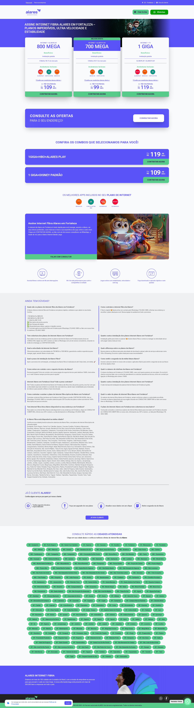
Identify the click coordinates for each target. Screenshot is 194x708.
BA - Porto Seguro (50, 545)
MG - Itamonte (97, 559)
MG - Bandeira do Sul (84, 549)
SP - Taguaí (87, 652)
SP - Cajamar (88, 601)
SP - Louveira (145, 624)
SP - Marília (47, 628)
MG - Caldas (156, 549)
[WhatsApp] (161, 698)
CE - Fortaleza (129, 545)
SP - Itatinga (149, 619)
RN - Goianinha (91, 587)
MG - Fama (143, 554)
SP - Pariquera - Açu (80, 633)
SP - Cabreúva (59, 601)
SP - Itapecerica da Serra (51, 619)
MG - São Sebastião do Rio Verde (94, 573)
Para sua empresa (40, 2)
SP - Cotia (112, 605)
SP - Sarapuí (145, 647)
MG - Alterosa (52, 549)
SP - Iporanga (157, 614)
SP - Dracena (143, 605)
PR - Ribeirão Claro (73, 582)
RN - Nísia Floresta (138, 587)
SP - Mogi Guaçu (127, 628)
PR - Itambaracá (39, 582)
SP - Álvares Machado (51, 596)
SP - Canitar (37, 605)
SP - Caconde (74, 601)
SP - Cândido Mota (157, 601)
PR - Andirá (87, 577)
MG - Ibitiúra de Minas (52, 559)
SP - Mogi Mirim (144, 628)
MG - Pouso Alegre (154, 563)
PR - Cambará (118, 577)
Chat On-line (142, 12)
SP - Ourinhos (35, 633)
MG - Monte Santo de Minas (42, 563)
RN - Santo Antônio (57, 591)
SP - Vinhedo (107, 656)
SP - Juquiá (103, 624)
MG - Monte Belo (158, 559)
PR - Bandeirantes (103, 577)
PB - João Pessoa (72, 577)
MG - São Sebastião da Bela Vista (66, 573)
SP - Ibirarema (37, 614)
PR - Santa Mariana (109, 582)
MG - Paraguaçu (98, 563)
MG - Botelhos (124, 549)
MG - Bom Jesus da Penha (105, 549)
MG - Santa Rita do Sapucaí (84, 568)
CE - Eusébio (115, 545)
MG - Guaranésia (157, 554)
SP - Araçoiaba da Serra (72, 596)
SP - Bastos (160, 596)
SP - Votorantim (122, 656)
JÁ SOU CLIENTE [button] (97, 517)
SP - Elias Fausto (53, 610)
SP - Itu (33, 624)
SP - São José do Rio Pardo (40, 647)
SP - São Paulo (84, 647)
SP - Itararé (111, 619)
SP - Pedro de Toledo (99, 633)
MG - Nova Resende (81, 563)
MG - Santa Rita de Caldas (61, 568)
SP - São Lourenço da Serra (64, 647)
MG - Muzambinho (63, 563)
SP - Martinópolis (62, 628)
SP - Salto (157, 638)
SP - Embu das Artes (71, 610)
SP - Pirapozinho (144, 633)
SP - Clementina (98, 605)
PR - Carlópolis (134, 577)
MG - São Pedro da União (41, 573)
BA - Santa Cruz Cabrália (69, 545)
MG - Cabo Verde (140, 549)
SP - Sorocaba (52, 652)
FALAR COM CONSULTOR (61, 257)
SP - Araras (89, 596)
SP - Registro (77, 638)
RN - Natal (123, 587)
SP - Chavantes (82, 605)
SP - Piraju (130, 633)
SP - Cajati (102, 601)
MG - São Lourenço (151, 568)
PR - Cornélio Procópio (152, 577)
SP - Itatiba (136, 619)
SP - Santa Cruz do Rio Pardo (99, 642)
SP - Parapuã (63, 633)
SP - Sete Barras (37, 652)
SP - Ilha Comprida (79, 614)
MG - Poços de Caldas (135, 563)
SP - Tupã (70, 656)
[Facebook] (166, 698)
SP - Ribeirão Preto (112, 638)
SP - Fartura (146, 610)
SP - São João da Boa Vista (149, 642)
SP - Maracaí (33, 628)
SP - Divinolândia (127, 605)
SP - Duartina (157, 605)
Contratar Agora (48, 94)
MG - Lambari (127, 559)
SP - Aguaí (137, 591)
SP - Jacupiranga (60, 624)
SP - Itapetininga (69, 619)
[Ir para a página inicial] (33, 12)
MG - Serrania (137, 573)
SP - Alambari (34, 596)
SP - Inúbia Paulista (126, 614)
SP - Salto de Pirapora (43, 642)
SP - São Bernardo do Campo (124, 642)
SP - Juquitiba (117, 624)
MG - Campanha (53, 554)
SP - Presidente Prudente (41, 638)
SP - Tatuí (159, 652)
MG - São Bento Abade (106, 568)
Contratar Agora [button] (156, 162)
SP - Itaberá (33, 619)
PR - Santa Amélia (91, 582)
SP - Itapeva (85, 619)
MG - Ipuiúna (69, 559)
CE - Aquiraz (87, 545)
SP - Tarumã (146, 652)
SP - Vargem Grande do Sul (88, 656)
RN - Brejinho (58, 587)
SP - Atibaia (115, 596)
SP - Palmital (49, 633)
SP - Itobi (162, 619)
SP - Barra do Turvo (131, 596)
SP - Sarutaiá (159, 647)
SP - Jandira (76, 624)
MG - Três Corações (154, 573)
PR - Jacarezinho (56, 582)
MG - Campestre (69, 554)
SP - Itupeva (45, 624)
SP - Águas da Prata (153, 591)
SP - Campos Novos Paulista (135, 601)
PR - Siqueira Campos (153, 582)
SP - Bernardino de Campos (40, 601)
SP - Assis (102, 596)
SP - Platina (159, 633)
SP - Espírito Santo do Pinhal (110, 610)
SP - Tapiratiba (115, 652)
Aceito (68, 703)
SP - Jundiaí (89, 624)
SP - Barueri (147, 596)
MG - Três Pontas (40, 577)
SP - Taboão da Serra (70, 652)
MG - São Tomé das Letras (119, 573)
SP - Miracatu (77, 628)
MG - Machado (142, 559)
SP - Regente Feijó (61, 638)
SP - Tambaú (100, 652)
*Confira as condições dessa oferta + (48, 80)
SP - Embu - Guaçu (89, 610)
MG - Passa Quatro (116, 563)
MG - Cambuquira (36, 554)
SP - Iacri (158, 610)
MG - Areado (67, 549)
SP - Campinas (116, 601)
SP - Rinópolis (129, 638)
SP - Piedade (116, 633)
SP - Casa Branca (66, 605)
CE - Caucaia (101, 545)
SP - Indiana (111, 614)
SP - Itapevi (98, 619)
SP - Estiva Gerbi (130, 610)
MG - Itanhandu (112, 559)
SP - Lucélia (159, 624)
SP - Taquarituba (131, 652)
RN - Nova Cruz (155, 587)
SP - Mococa (92, 628)
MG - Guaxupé (34, 559)
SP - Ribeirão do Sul (94, 638)
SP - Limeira (131, 624)
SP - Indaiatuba (96, 614)
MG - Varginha (56, 577)
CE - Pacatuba (160, 545)
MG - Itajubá (83, 559)
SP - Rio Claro (144, 638)
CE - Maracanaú (145, 545)
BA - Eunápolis (33, 545)
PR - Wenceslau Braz (41, 587)
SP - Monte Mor (160, 628)
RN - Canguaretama (74, 587)
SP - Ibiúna (50, 614)
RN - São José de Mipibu (103, 591)
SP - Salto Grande (62, 642)
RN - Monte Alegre (108, 587)
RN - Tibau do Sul (122, 591)
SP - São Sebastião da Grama (125, 647)
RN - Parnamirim (39, 591)
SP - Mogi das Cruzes (109, 628)
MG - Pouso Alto (41, 568)
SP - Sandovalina (79, 642)
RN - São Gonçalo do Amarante (79, 591)
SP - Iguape (63, 614)
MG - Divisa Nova (111, 554)
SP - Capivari (50, 605)
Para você (29, 2)
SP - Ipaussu (143, 614)
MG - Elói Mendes (128, 554)
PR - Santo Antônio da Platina (130, 582)
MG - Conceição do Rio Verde (90, 554)
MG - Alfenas (38, 549)
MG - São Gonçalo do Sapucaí (129, 568)
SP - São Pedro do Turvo (102, 647)
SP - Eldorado (37, 610)
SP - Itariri (123, 619)
